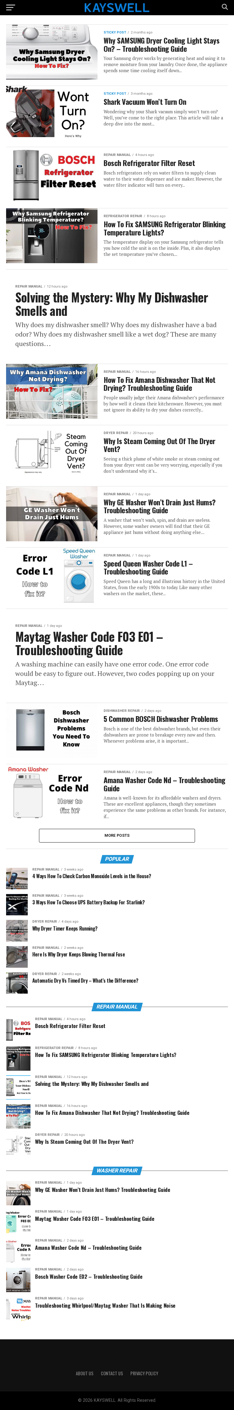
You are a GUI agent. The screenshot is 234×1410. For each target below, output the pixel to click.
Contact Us (112, 1373)
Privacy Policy (144, 1373)
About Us (85, 1373)
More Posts (117, 835)
